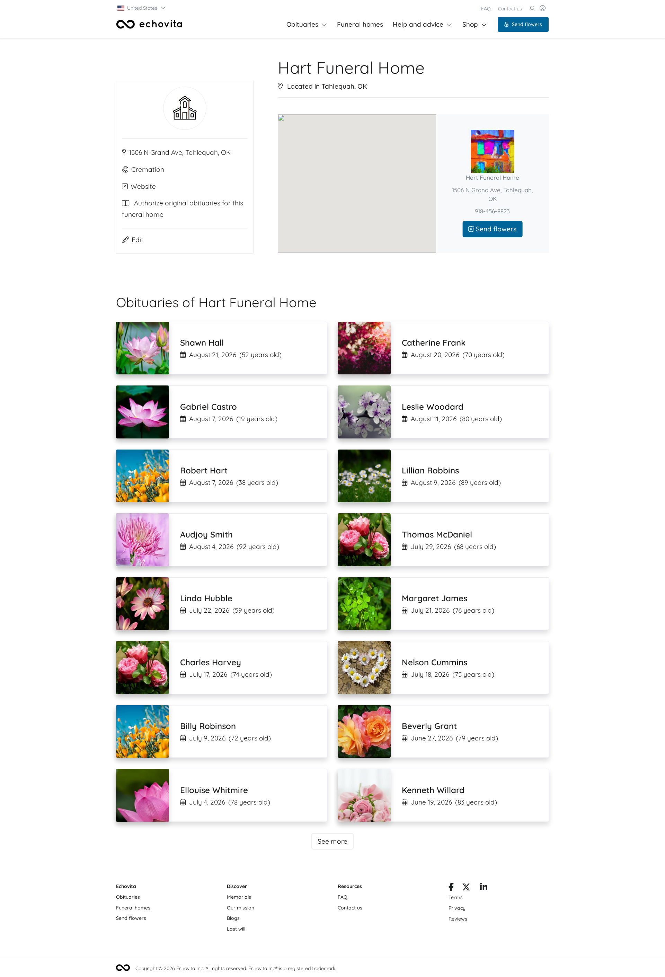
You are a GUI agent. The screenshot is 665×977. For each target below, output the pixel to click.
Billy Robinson (208, 726)
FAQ (486, 9)
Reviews (458, 919)
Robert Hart (204, 470)
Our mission (240, 908)
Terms (456, 897)
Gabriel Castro (208, 406)
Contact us (510, 9)
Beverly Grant (429, 726)
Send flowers (527, 24)
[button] (141, 8)
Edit (137, 239)
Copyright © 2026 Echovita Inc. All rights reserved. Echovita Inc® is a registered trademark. (235, 968)
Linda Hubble (206, 598)
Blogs (233, 918)
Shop (470, 24)
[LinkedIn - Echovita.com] (483, 888)
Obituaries (302, 24)
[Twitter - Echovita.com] (466, 888)
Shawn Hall (202, 342)
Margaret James (434, 598)
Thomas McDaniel (437, 534)
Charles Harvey (210, 662)
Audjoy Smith (206, 534)
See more (332, 841)
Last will (236, 929)
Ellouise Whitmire (214, 790)
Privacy (457, 908)
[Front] (149, 24)
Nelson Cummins (434, 662)
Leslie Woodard (432, 406)
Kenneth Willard (433, 790)
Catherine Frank (434, 342)
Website (143, 186)
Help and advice (418, 24)
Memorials (239, 897)
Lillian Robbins (430, 470)
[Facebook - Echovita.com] (451, 888)
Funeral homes (360, 24)
